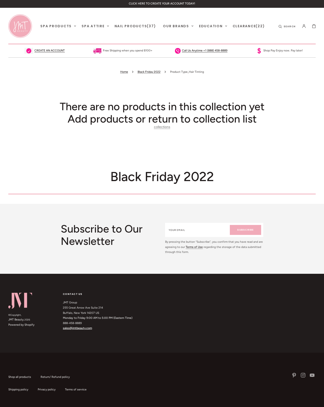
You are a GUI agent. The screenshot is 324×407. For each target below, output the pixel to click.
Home (124, 71)
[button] (287, 26)
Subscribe (245, 230)
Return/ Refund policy (55, 377)
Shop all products (19, 377)
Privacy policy (47, 389)
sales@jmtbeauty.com (77, 328)
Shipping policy (18, 389)
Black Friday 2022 (149, 71)
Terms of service (76, 389)
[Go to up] (318, 401)
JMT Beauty (15, 319)
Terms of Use (194, 247)
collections (162, 127)
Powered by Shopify (21, 324)
